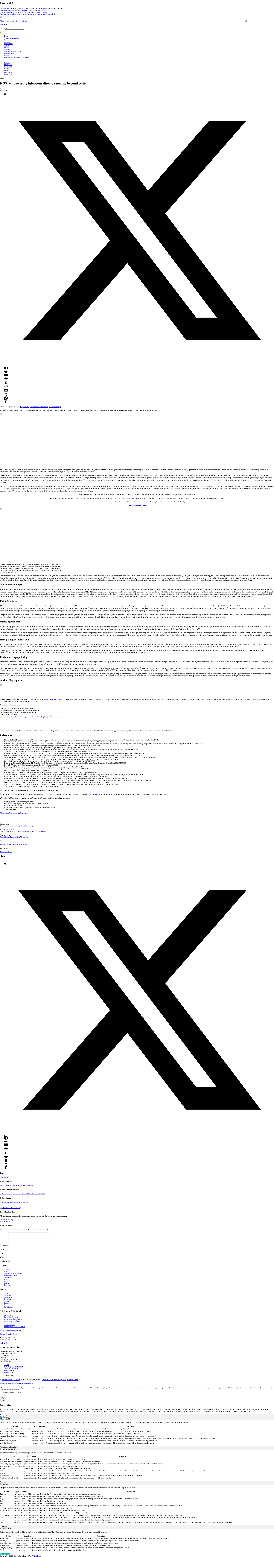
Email (2, 1253)
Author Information (10, 1323)
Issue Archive (8, 1285)
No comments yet (55, 407)
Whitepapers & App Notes (13, 1273)
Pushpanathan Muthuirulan (39, 407)
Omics (6, 68)
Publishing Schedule (11, 1317)
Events (6, 1281)
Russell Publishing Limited (11, 1380)
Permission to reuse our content (14, 1327)
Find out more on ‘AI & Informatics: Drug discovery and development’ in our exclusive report (31, 8)
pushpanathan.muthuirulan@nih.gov (37, 717)
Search (2, 28)
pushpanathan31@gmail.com (15, 717)
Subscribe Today (11, 1334)
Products (7, 1283)
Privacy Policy (9, 1370)
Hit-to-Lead (8, 67)
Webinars (7, 1277)
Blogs (6, 1279)
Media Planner (9, 1315)
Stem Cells (8, 65)
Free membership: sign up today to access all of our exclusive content (23, 12)
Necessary (6, 1417)
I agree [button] (19, 1392)
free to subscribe (94, 794)
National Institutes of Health (53, 699)
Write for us (4, 1330)
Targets (6, 61)
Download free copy (7, 1220)
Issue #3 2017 (4, 1177)
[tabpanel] (137, 1433)
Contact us (24, 21)
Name (2, 1249)
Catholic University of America (10, 831)
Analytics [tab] (3, 1482)
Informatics (8, 72)
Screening (7, 63)
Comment (4, 1245)
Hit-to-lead (8, 1299)
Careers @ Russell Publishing (14, 1367)
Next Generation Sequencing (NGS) (12, 826)
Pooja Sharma (24, 407)
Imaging (7, 70)
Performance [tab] (4, 1526)
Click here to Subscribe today (10, 813)
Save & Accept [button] (5, 1554)
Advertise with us (13, 21)
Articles (7, 1270)
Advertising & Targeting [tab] (8, 1447)
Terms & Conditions (11, 1368)
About (6, 1365)
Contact (2, 1334)
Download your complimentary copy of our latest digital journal (21, 10)
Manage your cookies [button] (11, 1375)
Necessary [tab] (3, 1415)
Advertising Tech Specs (12, 1321)
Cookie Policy (9, 1372)
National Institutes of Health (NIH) (33, 831)
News (6, 1271)
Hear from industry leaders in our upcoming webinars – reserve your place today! (27, 14)
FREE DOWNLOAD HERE (137, 505)
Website (2, 1257)
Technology (29, 826)
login (164, 794)
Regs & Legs (8, 74)
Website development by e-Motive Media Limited (17, 1383)
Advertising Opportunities (13, 1319)
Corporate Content (10, 1275)
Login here (24, 813)
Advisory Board (9, 1325)
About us (3, 21)
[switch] (1, 1449)
